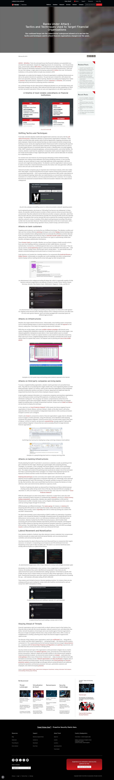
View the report (82, 694)
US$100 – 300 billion (24, 63)
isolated (57, 655)
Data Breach (51, 669)
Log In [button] (97, 1)
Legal (18, 776)
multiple (44, 329)
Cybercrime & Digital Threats (29, 669)
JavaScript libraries (65, 254)
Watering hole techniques (25, 477)
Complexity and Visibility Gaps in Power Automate (25, 712)
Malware (69, 669)
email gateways (22, 657)
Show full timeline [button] (45, 129)
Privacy (13, 776)
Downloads (35, 743)
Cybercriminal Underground (42, 669)
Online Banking (21, 670)
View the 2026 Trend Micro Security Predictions (85, 713)
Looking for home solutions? (18, 1)
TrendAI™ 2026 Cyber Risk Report (87, 110)
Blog (13, 736)
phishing (39, 232)
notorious (64, 506)
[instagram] (24, 760)
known (28, 416)
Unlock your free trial (90, 4)
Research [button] (62, 4)
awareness (52, 80)
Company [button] (81, 4)
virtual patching (58, 660)
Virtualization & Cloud (38, 686)
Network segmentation (43, 658)
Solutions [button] (55, 4)
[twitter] (92, 56)
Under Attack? (68, 1)
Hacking (56, 669)
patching (60, 645)
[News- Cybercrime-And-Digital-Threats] (88, 56)
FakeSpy (57, 232)
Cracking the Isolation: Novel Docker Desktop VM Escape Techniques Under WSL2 (38, 706)
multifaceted (56, 639)
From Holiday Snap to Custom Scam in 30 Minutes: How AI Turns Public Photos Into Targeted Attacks (86, 82)
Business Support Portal (38, 736)
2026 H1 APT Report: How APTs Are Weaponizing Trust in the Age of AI (86, 103)
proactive (41, 665)
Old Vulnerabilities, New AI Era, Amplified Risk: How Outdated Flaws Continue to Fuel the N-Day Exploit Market (86, 77)
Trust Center (57, 749)
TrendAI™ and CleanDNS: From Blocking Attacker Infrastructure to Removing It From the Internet (86, 69)
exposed (65, 324)
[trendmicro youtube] (27, 760)
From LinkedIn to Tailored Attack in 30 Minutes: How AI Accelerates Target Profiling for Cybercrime (86, 86)
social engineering (33, 247)
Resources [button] (90, 1)
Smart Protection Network (38, 407)
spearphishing (49, 421)
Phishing (28, 670)
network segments (41, 651)
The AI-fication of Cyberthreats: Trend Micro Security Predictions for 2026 (50, 708)
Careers (55, 740)
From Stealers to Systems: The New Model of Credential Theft (86, 73)
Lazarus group (48, 506)
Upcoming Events (58, 746)
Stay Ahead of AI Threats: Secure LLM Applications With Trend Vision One (65, 706)
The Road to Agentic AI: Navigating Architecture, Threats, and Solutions (65, 712)
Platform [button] (49, 4)
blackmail (54, 497)
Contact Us (99, 4)
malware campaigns (52, 329)
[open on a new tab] (20, 760)
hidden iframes (22, 256)
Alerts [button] (77, 1)
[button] (21, 768)
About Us (56, 736)
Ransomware (51, 685)
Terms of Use (24, 776)
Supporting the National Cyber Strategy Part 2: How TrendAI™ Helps (86, 107)
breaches (59, 80)
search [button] (100, 1)
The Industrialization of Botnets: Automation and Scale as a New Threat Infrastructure (25, 707)
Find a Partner (15, 746)
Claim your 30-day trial (83, 766)
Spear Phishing (33, 670)
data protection (69, 643)
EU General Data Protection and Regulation (42, 645)
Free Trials (35, 746)
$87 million (38, 66)
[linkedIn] (95, 56)
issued (20, 527)
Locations (56, 743)
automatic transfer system (53, 235)
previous (22, 80)
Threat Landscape (24, 686)
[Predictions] (86, 706)
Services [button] (68, 4)
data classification (58, 658)
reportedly (40, 509)
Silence (70, 402)
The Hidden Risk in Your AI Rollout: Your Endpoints (86, 113)
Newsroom (14, 740)
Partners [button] (75, 4)
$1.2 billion (55, 70)
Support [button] (83, 1)
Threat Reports (15, 743)
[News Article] (86, 688)
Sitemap (31, 776)
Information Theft (63, 669)
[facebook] (90, 56)
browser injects (26, 242)
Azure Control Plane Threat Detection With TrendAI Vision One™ (37, 712)
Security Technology (63, 686)
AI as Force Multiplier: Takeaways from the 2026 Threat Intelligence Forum (86, 99)
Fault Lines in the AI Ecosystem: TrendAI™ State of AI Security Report (24, 698)
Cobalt (63, 402)
